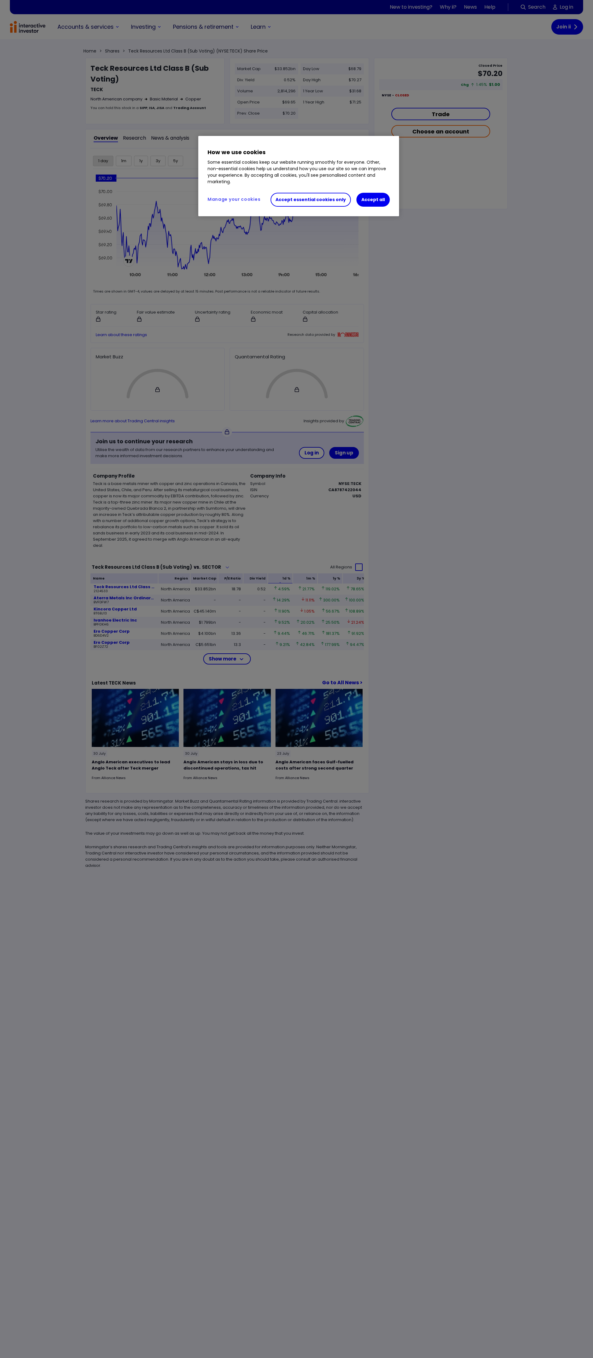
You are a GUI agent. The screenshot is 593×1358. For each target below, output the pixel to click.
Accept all (373, 199)
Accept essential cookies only (310, 199)
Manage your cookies (234, 199)
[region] (298, 176)
